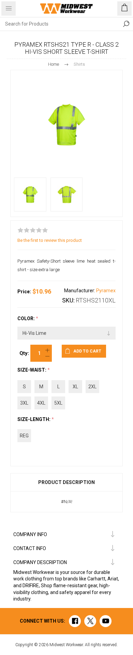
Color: (26, 318)
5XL (58, 403)
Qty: (24, 353)
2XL (92, 386)
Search (126, 24)
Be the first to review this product (49, 240)
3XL (24, 403)
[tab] (66, 482)
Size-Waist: (32, 370)
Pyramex (106, 290)
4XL (41, 403)
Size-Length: (34, 419)
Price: (24, 291)
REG (24, 435)
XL (75, 386)
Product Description (66, 482)
